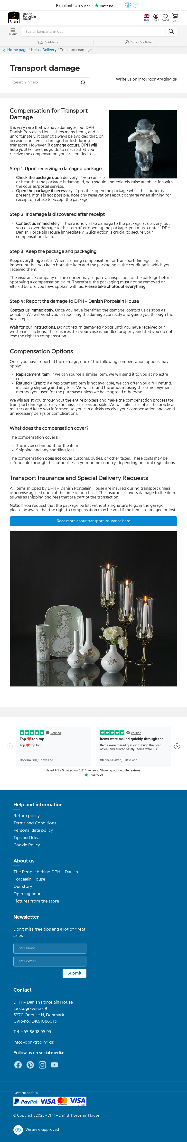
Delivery (49, 50)
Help (35, 50)
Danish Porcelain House (28, 17)
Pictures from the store (36, 901)
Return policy (26, 816)
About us (24, 861)
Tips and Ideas (27, 838)
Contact (22, 990)
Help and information (38, 804)
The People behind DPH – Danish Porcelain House (45, 875)
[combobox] (50, 82)
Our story (22, 887)
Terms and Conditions (34, 823)
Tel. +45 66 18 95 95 (32, 1032)
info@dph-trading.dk (33, 1042)
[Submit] (83, 82)
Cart (175, 21)
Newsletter (26, 917)
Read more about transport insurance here (93, 521)
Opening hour (27, 894)
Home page (17, 50)
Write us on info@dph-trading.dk (146, 79)
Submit (74, 973)
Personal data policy (33, 830)
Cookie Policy (26, 845)
